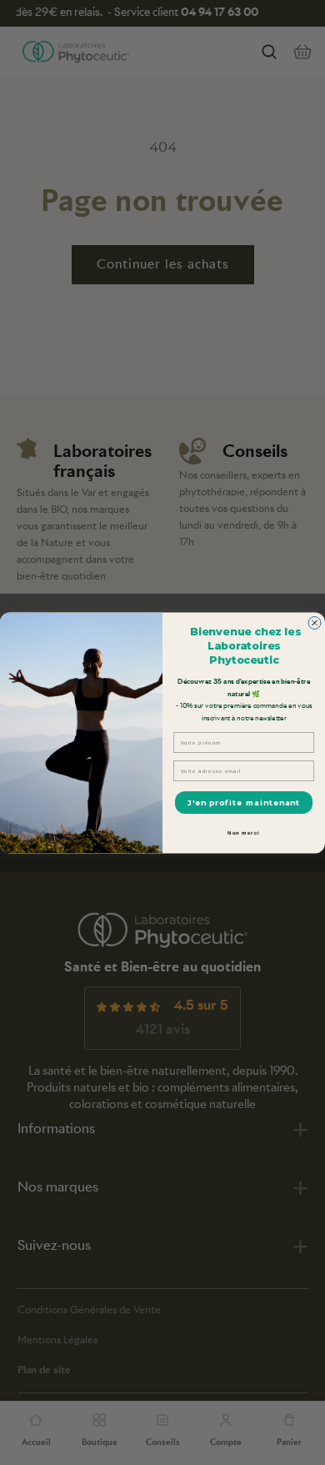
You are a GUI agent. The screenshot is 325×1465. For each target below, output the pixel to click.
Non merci (244, 832)
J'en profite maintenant (244, 802)
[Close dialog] (314, 622)
